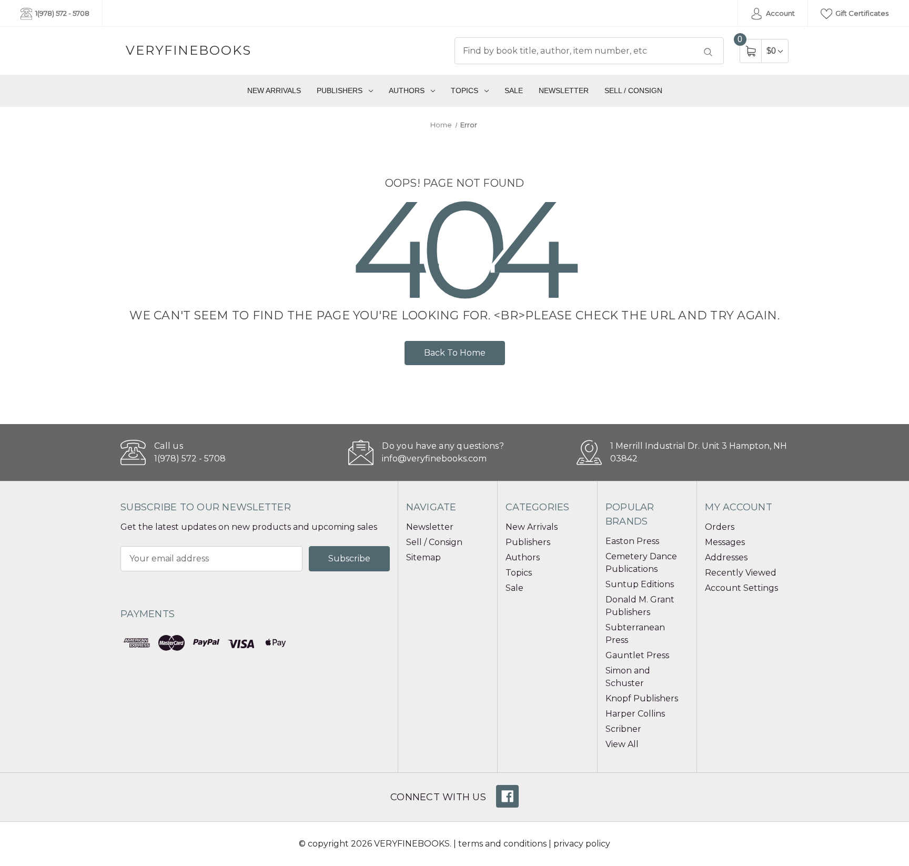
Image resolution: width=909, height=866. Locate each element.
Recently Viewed (740, 573)
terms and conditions (502, 844)
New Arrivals (274, 90)
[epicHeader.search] (708, 52)
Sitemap (423, 557)
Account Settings (741, 588)
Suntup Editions (639, 584)
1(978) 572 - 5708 (61, 13)
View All (622, 744)
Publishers (339, 90)
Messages (725, 542)
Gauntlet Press (637, 655)
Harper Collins (635, 714)
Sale (513, 90)
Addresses (726, 557)
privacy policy (581, 844)
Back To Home (455, 353)
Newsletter (564, 90)
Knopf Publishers (641, 698)
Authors (407, 90)
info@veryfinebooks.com (434, 459)
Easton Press (632, 541)
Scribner (623, 729)
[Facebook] (507, 796)
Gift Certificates (861, 13)
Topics (464, 90)
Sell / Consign (633, 90)
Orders (719, 527)
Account (779, 13)
